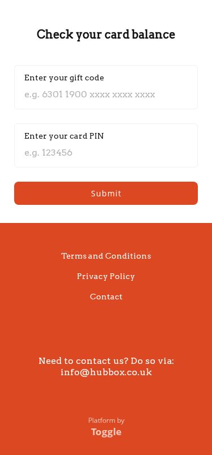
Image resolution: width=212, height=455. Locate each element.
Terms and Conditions (106, 255)
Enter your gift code (64, 77)
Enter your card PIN (64, 135)
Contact (106, 296)
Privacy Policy (106, 276)
